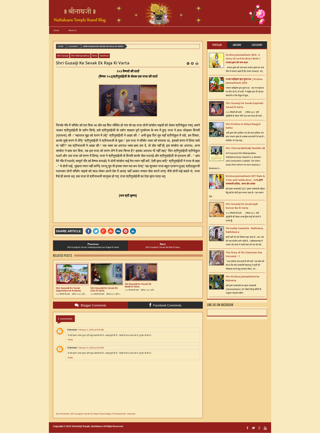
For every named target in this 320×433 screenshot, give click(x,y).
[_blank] (96, 231)
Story (94, 55)
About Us (72, 30)
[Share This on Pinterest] (126, 231)
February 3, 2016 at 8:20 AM (91, 330)
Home (56, 30)
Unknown (72, 329)
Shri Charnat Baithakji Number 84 (245, 148)
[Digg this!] (119, 231)
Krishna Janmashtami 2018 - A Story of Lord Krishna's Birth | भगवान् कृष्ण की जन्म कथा (243, 58)
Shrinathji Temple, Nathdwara (87, 426)
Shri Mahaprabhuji (80, 55)
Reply (70, 339)
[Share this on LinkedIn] (133, 231)
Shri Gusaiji (63, 55)
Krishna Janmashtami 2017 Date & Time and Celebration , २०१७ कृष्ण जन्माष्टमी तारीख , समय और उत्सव (245, 179)
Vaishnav (73, 46)
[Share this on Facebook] (89, 231)
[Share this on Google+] (104, 231)
